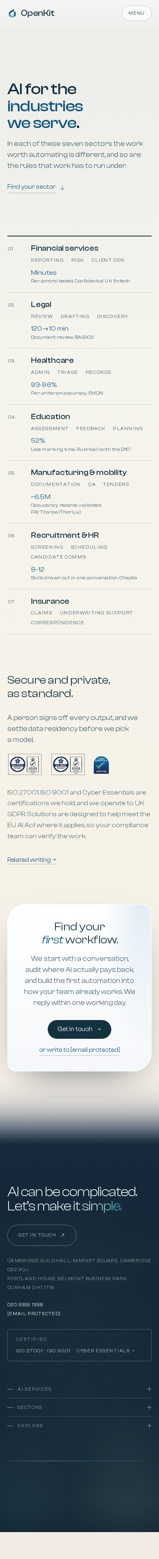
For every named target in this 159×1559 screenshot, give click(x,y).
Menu (136, 13)
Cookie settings (81, 1490)
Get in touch (75, 1029)
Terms (45, 1479)
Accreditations (29, 1490)
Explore (30, 1426)
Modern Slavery (116, 1479)
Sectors (30, 1407)
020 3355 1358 (25, 1304)
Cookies (73, 1479)
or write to (79, 1050)
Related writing (29, 860)
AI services (34, 1389)
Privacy (18, 1479)
